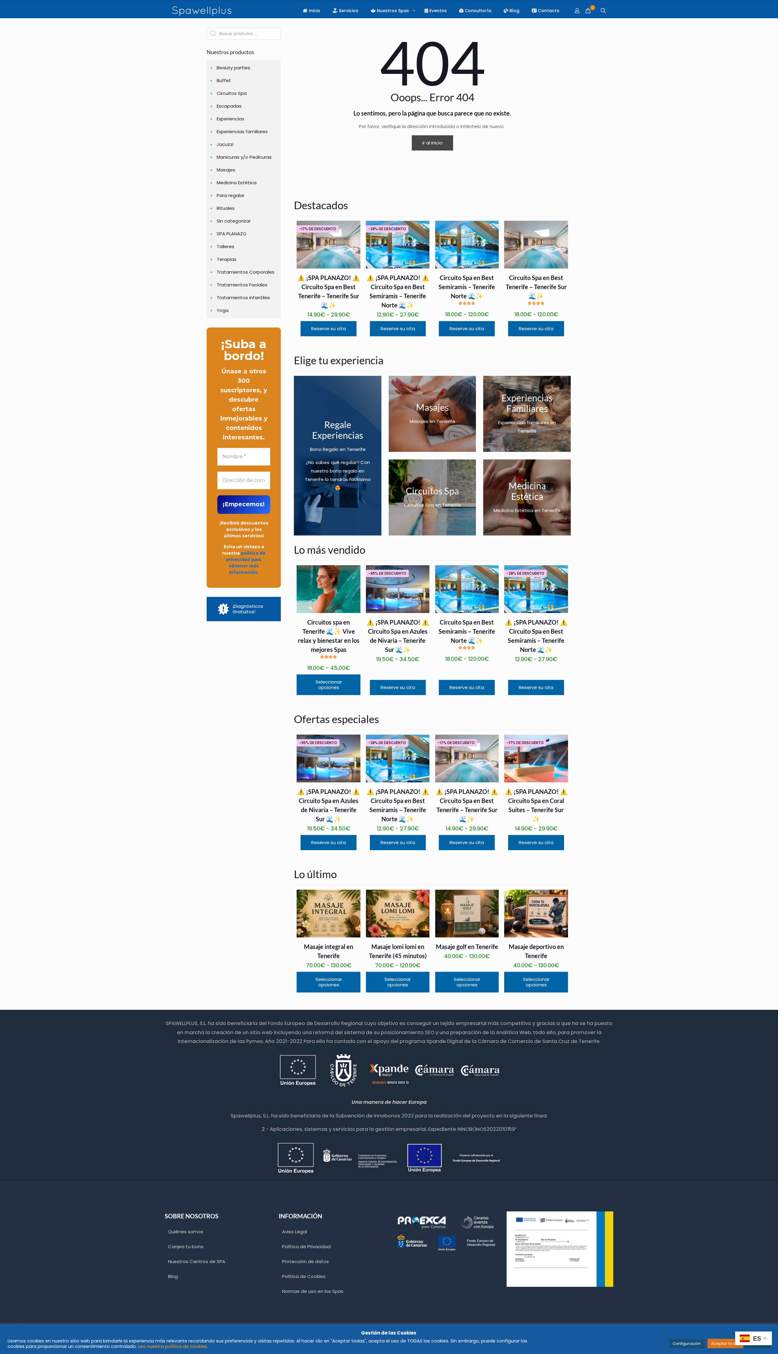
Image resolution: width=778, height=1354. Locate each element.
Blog (173, 1276)
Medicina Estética (236, 182)
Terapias (226, 259)
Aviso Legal (294, 1231)
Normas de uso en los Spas (312, 1291)
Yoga (223, 310)
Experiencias (230, 119)
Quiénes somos (185, 1231)
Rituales (226, 208)
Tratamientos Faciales (242, 285)
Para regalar (230, 195)
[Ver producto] (351, 229)
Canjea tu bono (186, 1246)
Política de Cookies (303, 1276)
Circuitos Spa (232, 93)
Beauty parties (233, 67)
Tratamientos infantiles (243, 297)
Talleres (225, 246)
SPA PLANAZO (231, 233)
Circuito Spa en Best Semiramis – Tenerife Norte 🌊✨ (467, 287)
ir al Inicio (432, 143)
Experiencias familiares (242, 131)
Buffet (224, 80)
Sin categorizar (234, 221)
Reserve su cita (328, 328)
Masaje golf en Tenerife (467, 946)
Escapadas (229, 106)
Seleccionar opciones (328, 685)
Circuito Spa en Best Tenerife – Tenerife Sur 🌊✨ (536, 287)
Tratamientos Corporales (245, 272)
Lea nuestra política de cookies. (173, 1346)
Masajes (226, 170)
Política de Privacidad (306, 1246)
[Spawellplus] (202, 10)
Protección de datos (305, 1261)
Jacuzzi (225, 144)
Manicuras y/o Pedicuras (244, 157)
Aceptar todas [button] (725, 1343)
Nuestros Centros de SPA (196, 1261)
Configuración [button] (687, 1343)
